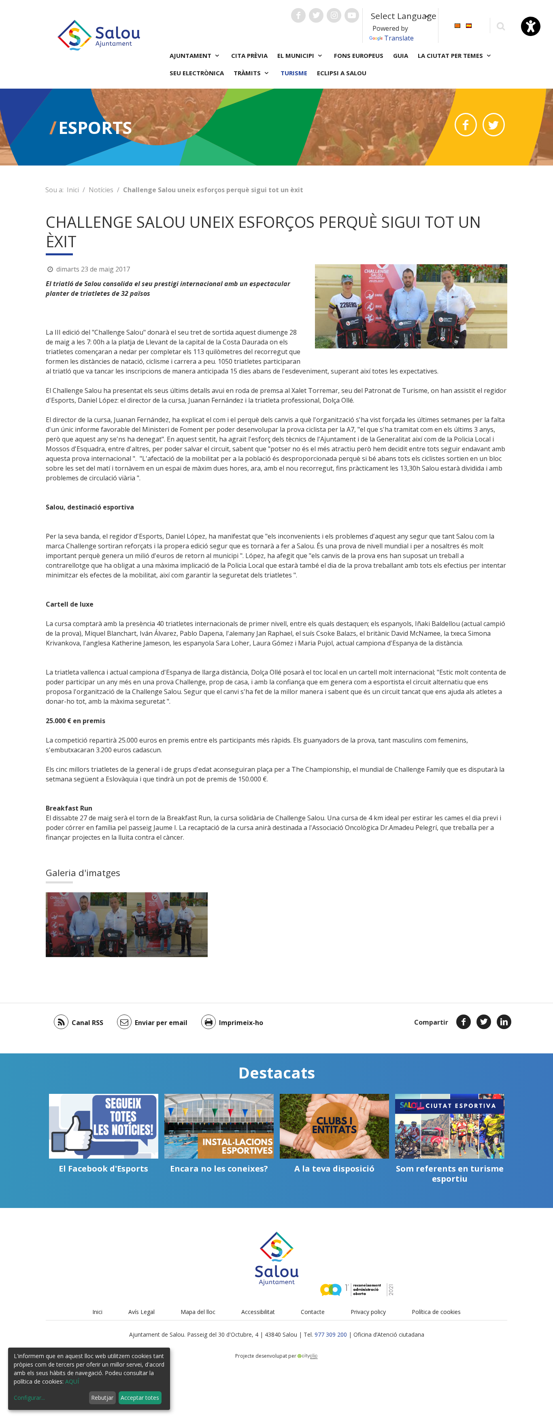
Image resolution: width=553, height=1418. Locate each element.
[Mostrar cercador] (500, 25)
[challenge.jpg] (86, 924)
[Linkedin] (504, 1022)
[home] (99, 34)
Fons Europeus (358, 55)
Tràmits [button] (248, 73)
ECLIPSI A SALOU (341, 73)
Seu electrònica (197, 73)
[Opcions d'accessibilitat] (531, 26)
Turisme (294, 73)
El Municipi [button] (296, 55)
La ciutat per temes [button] (451, 55)
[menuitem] (457, 25)
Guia (400, 55)
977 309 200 (331, 1334)
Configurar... (29, 1397)
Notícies (101, 189)
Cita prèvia (249, 55)
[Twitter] (483, 1022)
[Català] (457, 25)
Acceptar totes (140, 1397)
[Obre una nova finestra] (298, 15)
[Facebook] (463, 1022)
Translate (399, 38)
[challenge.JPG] (167, 924)
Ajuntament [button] (191, 55)
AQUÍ (72, 1381)
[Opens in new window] (466, 124)
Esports (95, 127)
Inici (73, 189)
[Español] (469, 25)
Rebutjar (102, 1397)
